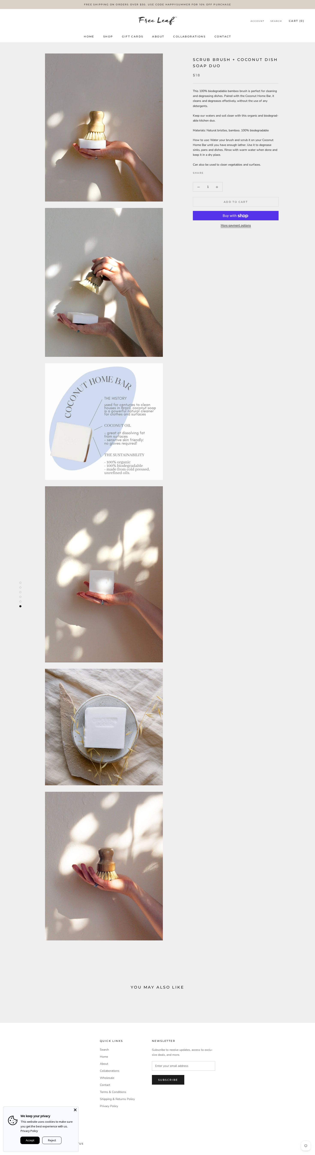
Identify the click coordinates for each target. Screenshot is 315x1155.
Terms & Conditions (113, 1092)
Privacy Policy (109, 1106)
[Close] (75, 1110)
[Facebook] (207, 172)
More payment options (236, 226)
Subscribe (168, 1079)
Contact (222, 36)
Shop (108, 36)
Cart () (296, 21)
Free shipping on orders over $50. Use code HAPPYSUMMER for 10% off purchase (157, 4)
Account (257, 21)
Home (89, 36)
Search (276, 21)
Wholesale (107, 1078)
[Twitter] (213, 172)
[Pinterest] (219, 172)
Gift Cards (132, 36)
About (158, 36)
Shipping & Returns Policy (117, 1099)
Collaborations (189, 36)
